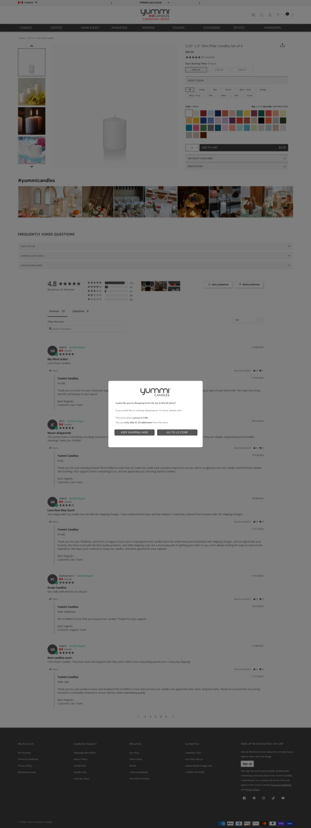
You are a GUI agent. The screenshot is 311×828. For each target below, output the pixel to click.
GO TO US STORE (177, 432)
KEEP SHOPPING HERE (134, 432)
